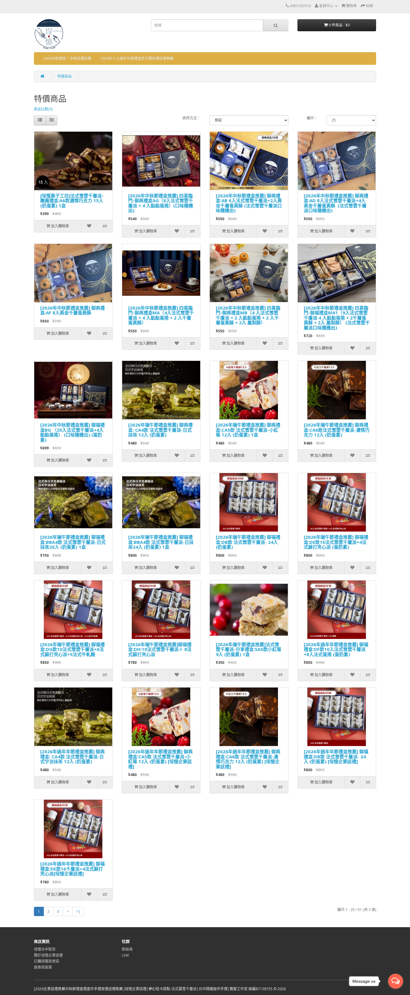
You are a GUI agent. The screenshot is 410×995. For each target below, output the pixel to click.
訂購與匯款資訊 (46, 961)
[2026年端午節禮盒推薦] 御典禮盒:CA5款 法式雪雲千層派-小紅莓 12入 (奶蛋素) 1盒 (248, 430)
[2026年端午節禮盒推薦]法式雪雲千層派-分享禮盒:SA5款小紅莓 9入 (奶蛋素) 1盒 (248, 649)
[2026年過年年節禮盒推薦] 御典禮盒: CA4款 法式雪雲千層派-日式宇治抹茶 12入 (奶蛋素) (72, 756)
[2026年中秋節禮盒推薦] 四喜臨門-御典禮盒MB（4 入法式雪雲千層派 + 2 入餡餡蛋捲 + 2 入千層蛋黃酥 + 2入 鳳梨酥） (248, 315)
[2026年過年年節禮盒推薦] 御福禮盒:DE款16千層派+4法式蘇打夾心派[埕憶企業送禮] (72, 869)
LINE (125, 955)
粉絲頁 (127, 949)
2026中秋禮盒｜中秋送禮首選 (67, 58)
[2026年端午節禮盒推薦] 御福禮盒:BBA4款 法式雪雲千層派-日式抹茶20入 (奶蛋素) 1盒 (73, 542)
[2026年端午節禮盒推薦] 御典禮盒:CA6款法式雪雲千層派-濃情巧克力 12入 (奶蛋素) (336, 430)
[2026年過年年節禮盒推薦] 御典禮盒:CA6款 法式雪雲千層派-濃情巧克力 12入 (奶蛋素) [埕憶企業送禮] (248, 758)
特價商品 (64, 76)
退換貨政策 (43, 967)
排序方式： (191, 118)
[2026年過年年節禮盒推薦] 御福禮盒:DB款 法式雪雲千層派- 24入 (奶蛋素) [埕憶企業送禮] (336, 756)
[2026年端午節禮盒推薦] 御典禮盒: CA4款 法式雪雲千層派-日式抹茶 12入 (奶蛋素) (160, 430)
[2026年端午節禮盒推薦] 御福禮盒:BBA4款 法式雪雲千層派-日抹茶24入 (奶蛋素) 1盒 (161, 542)
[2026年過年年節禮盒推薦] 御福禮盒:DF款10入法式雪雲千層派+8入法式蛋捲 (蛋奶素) (336, 649)
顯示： (312, 118)
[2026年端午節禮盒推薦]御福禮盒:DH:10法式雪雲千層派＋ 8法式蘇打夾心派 (159, 649)
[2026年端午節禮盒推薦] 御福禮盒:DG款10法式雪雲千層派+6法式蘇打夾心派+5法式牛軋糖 (72, 649)
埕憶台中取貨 (45, 949)
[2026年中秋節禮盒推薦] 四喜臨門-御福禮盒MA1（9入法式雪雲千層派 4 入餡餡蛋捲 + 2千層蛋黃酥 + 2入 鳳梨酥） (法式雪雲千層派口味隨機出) (337, 318)
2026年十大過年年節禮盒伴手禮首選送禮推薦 (136, 58)
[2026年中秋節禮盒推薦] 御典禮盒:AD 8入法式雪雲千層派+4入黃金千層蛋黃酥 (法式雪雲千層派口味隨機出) (336, 203)
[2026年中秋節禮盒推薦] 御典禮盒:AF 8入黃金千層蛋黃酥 (72, 310)
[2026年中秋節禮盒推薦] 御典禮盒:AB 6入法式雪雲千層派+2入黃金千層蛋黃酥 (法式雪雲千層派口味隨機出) (249, 203)
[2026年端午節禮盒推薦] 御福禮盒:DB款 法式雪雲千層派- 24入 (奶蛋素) (248, 542)
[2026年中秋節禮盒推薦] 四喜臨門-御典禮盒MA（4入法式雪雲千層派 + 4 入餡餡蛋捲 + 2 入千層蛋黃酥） (161, 315)
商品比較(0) (43, 109)
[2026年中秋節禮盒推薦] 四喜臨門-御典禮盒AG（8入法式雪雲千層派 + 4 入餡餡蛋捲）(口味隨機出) (160, 203)
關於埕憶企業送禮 (48, 955)
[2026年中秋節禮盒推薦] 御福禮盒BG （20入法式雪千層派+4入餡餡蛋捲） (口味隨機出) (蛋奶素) (72, 432)
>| (78, 911)
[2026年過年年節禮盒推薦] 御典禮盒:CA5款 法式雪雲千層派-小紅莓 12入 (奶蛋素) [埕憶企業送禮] (160, 758)
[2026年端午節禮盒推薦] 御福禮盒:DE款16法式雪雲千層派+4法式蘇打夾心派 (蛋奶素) (336, 542)
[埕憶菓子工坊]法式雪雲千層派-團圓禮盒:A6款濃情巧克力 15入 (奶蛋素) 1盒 (72, 200)
